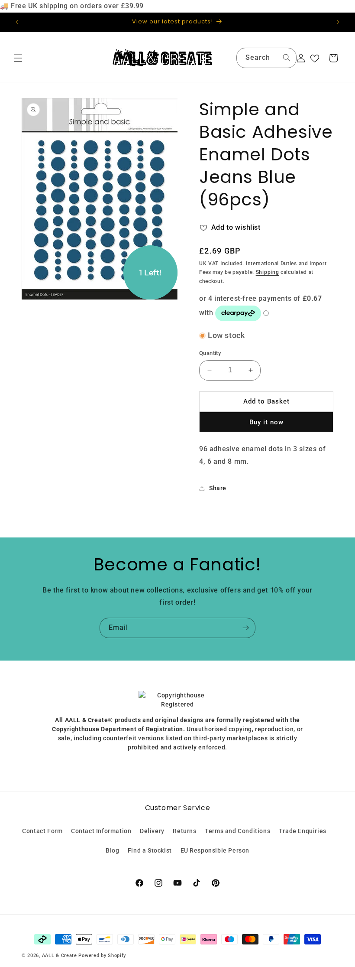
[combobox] (266, 58)
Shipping (267, 272)
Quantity (210, 353)
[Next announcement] (338, 22)
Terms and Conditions (237, 830)
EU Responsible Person (215, 850)
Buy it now (266, 422)
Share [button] (217, 488)
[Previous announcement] (16, 22)
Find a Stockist (150, 850)
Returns (184, 830)
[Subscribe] (245, 628)
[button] (18, 58)
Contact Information (101, 830)
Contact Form (42, 830)
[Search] (286, 57)
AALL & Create (59, 955)
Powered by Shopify (102, 955)
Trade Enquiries (302, 830)
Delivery (152, 830)
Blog (112, 850)
